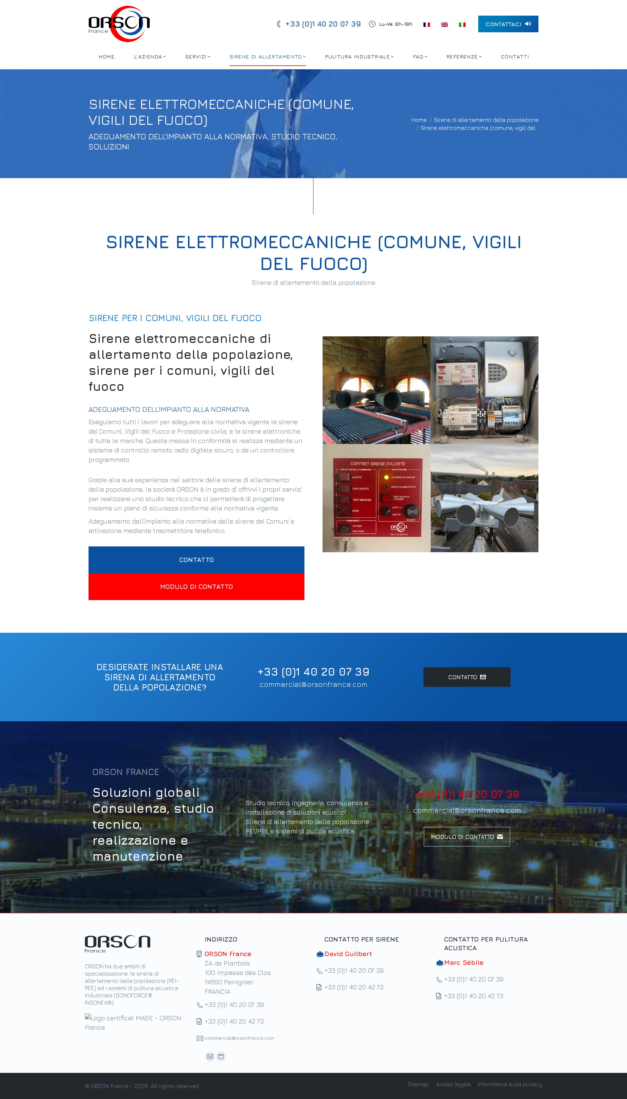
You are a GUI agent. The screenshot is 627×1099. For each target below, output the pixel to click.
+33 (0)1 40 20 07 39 (323, 24)
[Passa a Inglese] (445, 24)
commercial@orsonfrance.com (313, 684)
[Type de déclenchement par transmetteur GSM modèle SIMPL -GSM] (485, 390)
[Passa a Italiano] (463, 24)
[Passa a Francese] (427, 24)
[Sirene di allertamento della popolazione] (377, 390)
